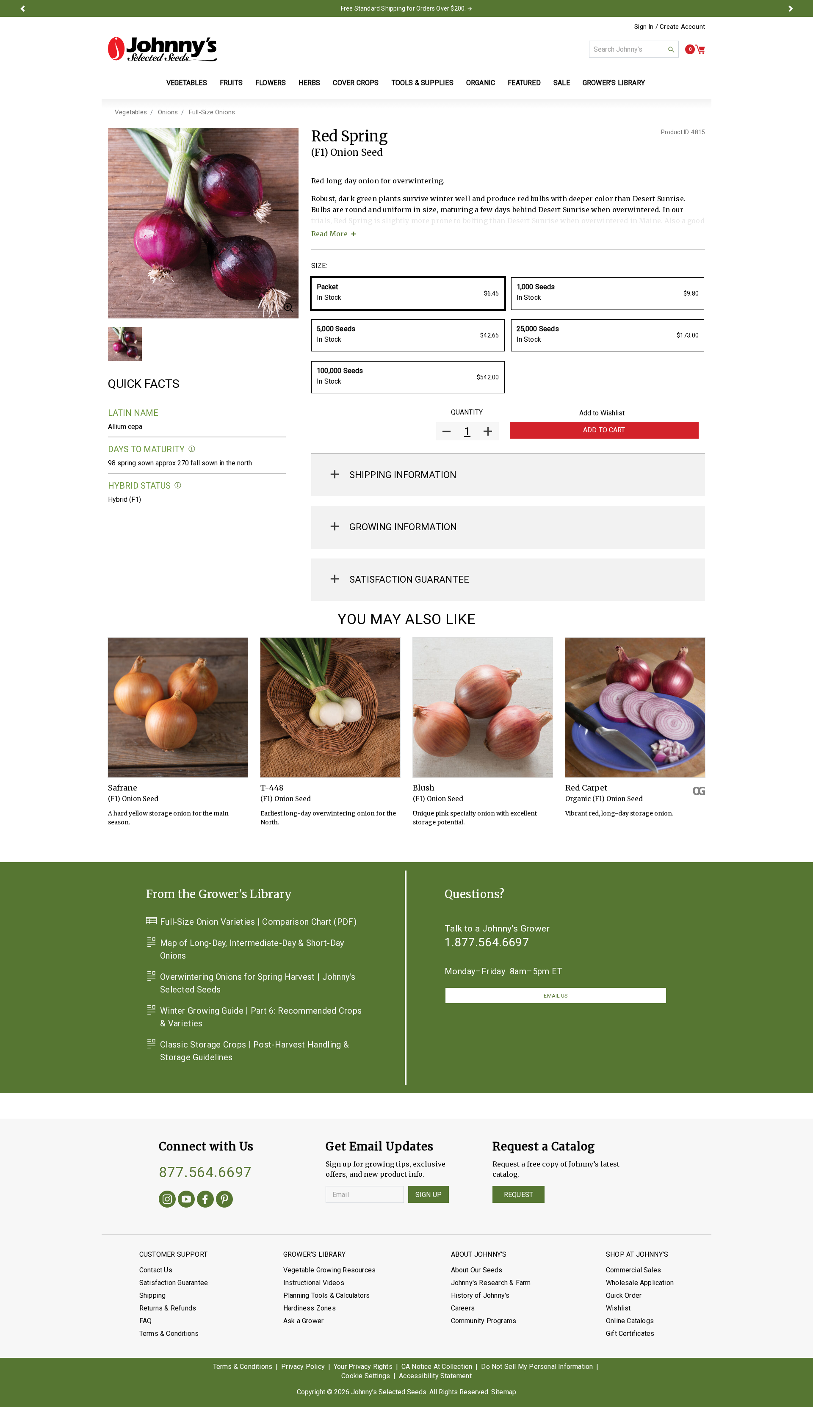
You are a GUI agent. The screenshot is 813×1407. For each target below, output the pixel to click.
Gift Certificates (630, 1334)
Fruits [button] (231, 83)
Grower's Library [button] (615, 83)
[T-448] (330, 707)
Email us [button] (555, 995)
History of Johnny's (480, 1295)
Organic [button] (480, 83)
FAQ (145, 1321)
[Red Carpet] (635, 707)
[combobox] (634, 49)
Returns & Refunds (167, 1308)
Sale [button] (561, 83)
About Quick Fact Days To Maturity (192, 449)
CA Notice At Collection (437, 1367)
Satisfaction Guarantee (173, 1283)
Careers (463, 1308)
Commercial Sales (633, 1270)
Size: (319, 266)
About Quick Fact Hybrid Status (178, 485)
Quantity (467, 412)
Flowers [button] (270, 83)
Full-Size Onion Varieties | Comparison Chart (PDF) (258, 922)
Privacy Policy (303, 1367)
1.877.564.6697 (487, 942)
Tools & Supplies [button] (423, 83)
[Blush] (483, 707)
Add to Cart (604, 430)
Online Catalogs (630, 1321)
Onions (168, 112)
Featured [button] (524, 83)
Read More (329, 233)
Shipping (152, 1295)
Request (518, 1195)
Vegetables (131, 112)
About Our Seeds (477, 1270)
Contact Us (155, 1270)
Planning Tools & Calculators (326, 1295)
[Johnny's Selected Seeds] (162, 49)
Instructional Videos (313, 1283)
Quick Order (624, 1295)
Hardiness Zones (309, 1308)
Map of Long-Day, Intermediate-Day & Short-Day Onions (252, 949)
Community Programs (484, 1321)
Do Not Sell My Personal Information (537, 1367)
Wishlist (618, 1308)
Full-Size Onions (212, 112)
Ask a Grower (303, 1321)
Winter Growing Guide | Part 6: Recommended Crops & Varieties (261, 1017)
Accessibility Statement (435, 1376)
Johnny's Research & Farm (491, 1283)
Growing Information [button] (403, 527)
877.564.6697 (205, 1172)
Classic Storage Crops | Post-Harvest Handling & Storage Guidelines (254, 1050)
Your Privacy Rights (363, 1367)
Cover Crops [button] (356, 83)
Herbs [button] (309, 83)
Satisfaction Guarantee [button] (409, 579)
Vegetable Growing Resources (329, 1270)
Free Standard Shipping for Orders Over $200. (403, 8)
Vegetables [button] (186, 83)
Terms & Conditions (169, 1334)
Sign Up (428, 1195)
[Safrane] (178, 707)
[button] (22, 8)
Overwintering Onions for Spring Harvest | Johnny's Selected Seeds (257, 983)
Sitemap (503, 1392)
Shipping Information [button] (402, 475)
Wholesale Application (640, 1283)
